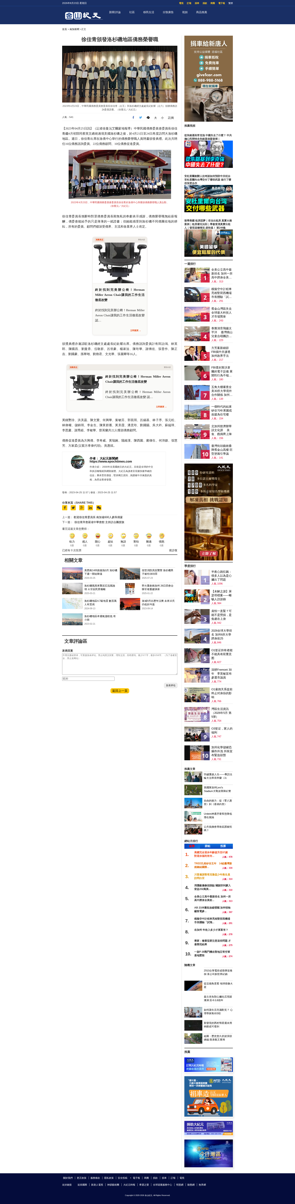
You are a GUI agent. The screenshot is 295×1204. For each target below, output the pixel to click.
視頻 (185, 12)
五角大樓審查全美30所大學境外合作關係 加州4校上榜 (221, 391)
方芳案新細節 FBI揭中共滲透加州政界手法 (220, 351)
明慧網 (179, 1184)
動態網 (191, 1184)
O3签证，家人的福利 (222, 730)
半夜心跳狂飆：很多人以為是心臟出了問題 (221, 575)
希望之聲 (144, 1184)
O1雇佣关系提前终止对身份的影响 (222, 693)
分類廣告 (168, 12)
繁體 (230, 3)
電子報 (221, 3)
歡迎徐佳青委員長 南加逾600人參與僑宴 (98, 517)
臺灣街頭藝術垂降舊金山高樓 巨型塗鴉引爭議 (222, 449)
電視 (181, 3)
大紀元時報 (129, 1184)
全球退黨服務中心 (162, 1184)
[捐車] (208, 1115)
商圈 (212, 3)
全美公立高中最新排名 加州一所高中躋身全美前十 (222, 273)
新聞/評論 (115, 12)
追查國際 (82, 1184)
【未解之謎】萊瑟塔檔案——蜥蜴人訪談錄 (221, 595)
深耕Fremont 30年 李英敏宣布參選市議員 (221, 673)
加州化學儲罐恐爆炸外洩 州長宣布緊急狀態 (222, 751)
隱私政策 (109, 1178)
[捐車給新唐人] (208, 120)
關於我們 (68, 1178)
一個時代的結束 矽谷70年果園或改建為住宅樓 (221, 410)
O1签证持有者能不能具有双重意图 (222, 654)
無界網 (202, 1184)
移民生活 (148, 12)
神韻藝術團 (113, 1184)
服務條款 (95, 1178)
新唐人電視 (97, 1184)
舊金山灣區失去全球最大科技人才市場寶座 (221, 312)
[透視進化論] (208, 559)
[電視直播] (208, 1166)
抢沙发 (173, 550)
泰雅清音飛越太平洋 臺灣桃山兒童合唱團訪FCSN (222, 332)
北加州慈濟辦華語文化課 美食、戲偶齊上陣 (221, 430)
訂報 (189, 3)
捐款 (205, 3)
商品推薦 (201, 12)
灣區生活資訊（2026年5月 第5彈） (221, 712)
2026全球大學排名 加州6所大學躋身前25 (221, 634)
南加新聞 (74, 29)
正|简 (171, 117)
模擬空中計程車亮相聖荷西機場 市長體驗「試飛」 (221, 293)
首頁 (64, 29)
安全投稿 (122, 1178)
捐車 (197, 3)
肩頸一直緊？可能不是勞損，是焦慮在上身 (221, 615)
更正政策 (81, 1178)
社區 (132, 12)
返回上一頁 (120, 691)
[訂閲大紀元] (208, 1071)
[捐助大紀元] (208, 1134)
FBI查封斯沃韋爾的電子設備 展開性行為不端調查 (222, 371)
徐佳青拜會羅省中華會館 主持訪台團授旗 (99, 522)
